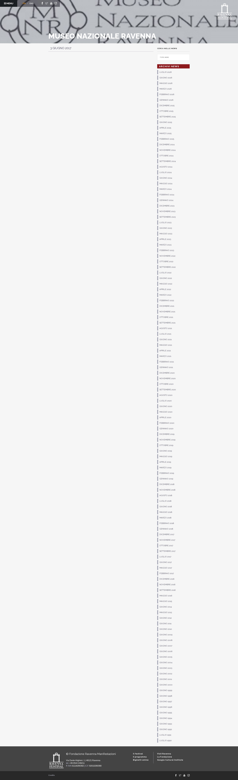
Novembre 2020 (167, 378)
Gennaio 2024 (166, 200)
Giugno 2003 (165, 668)
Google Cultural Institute (170, 760)
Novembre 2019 (167, 440)
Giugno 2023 (165, 228)
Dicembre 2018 (166, 484)
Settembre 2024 (167, 161)
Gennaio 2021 (166, 367)
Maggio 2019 (165, 456)
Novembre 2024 (167, 150)
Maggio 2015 (165, 601)
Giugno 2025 (165, 122)
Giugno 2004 (165, 662)
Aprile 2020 (165, 417)
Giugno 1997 (165, 701)
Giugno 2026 (165, 77)
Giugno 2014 (165, 607)
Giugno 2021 (165, 339)
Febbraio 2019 (166, 473)
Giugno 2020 (165, 406)
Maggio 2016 (165, 595)
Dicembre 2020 (167, 373)
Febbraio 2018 (166, 523)
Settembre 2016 (167, 590)
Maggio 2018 (165, 512)
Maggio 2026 (165, 83)
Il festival (138, 754)
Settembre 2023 (167, 217)
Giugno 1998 (165, 696)
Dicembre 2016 (166, 579)
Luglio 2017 (165, 556)
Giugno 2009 (165, 634)
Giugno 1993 (165, 724)
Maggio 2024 (165, 183)
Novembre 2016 (167, 584)
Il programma (140, 757)
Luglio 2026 (165, 72)
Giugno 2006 (165, 651)
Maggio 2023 (165, 233)
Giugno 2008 (165, 640)
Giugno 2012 (165, 618)
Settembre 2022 (167, 267)
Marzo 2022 (165, 295)
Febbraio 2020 (166, 423)
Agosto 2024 (165, 167)
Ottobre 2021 (166, 317)
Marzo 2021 (165, 356)
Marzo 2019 (165, 467)
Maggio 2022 (165, 284)
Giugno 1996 (165, 707)
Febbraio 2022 (166, 300)
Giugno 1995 (165, 712)
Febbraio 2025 (166, 139)
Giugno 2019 (165, 451)
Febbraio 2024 (166, 194)
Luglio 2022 (165, 272)
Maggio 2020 (165, 412)
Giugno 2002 (165, 673)
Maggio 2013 (165, 612)
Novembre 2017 (167, 540)
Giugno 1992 (165, 729)
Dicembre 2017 (166, 534)
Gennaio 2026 (166, 100)
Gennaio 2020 (166, 428)
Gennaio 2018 (166, 529)
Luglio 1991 (165, 735)
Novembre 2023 (167, 211)
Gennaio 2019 (166, 479)
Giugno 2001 (165, 679)
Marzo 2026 (165, 89)
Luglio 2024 (165, 172)
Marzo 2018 (165, 517)
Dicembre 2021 (166, 306)
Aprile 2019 (165, 462)
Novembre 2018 (167, 490)
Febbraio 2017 (166, 573)
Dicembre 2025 (167, 105)
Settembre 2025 (167, 116)
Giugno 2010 (165, 629)
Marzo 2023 (165, 245)
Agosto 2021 (165, 328)
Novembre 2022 (167, 256)
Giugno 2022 (165, 278)
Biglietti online (141, 760)
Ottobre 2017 (166, 545)
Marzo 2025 (165, 133)
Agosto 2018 (165, 495)
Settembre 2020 (167, 389)
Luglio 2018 (165, 501)
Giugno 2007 (165, 646)
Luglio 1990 (165, 740)
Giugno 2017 (165, 562)
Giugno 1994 (165, 718)
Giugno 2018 (165, 506)
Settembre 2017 (167, 551)
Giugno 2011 (165, 623)
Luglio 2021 (165, 334)
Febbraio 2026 (166, 94)
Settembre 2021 (167, 323)
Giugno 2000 (165, 685)
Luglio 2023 (165, 222)
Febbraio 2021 (166, 362)
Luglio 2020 (165, 401)
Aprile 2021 (165, 350)
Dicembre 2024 (167, 144)
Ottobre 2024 (166, 155)
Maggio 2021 (165, 345)
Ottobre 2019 (166, 445)
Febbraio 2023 (166, 250)
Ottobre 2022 (166, 261)
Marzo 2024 (165, 189)
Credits (51, 775)
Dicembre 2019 (166, 434)
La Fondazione (164, 757)
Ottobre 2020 (166, 384)
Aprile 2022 (165, 289)
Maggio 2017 (165, 568)
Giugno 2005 (165, 657)
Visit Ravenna (164, 754)
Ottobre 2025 (166, 111)
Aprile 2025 (165, 128)
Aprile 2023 (165, 239)
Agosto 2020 (165, 395)
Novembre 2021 (167, 311)
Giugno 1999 (165, 690)
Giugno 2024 (165, 178)
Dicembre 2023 (166, 206)
